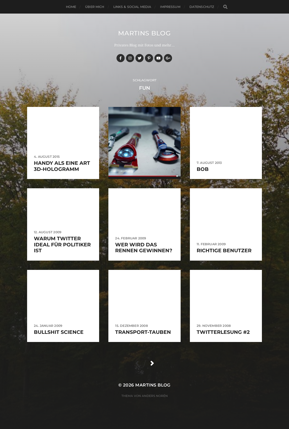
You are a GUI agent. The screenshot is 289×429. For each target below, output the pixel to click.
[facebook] (121, 58)
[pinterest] (149, 58)
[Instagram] (130, 58)
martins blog (144, 33)
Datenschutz (201, 7)
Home (71, 7)
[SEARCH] (225, 7)
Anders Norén (155, 396)
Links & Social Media (132, 7)
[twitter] (139, 58)
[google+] (168, 58)
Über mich (94, 7)
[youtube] (158, 58)
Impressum (170, 7)
